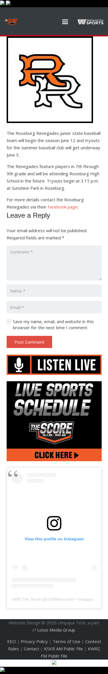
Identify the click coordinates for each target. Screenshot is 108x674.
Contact (31, 648)
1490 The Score (26, 599)
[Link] (11, 21)
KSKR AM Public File (63, 648)
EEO (11, 641)
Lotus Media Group (56, 630)
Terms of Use (66, 641)
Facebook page (63, 207)
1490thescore (60, 599)
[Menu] (65, 22)
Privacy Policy (34, 641)
